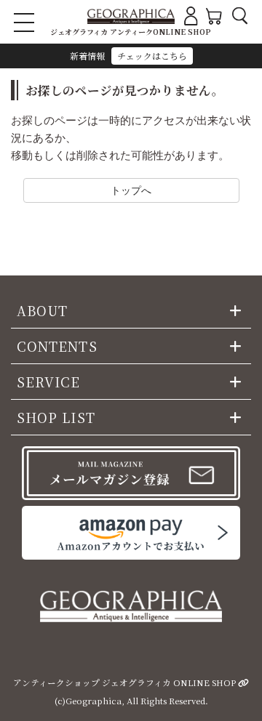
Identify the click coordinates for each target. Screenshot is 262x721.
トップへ (131, 190)
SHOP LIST (56, 417)
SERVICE (49, 381)
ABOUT (42, 310)
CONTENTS (57, 346)
